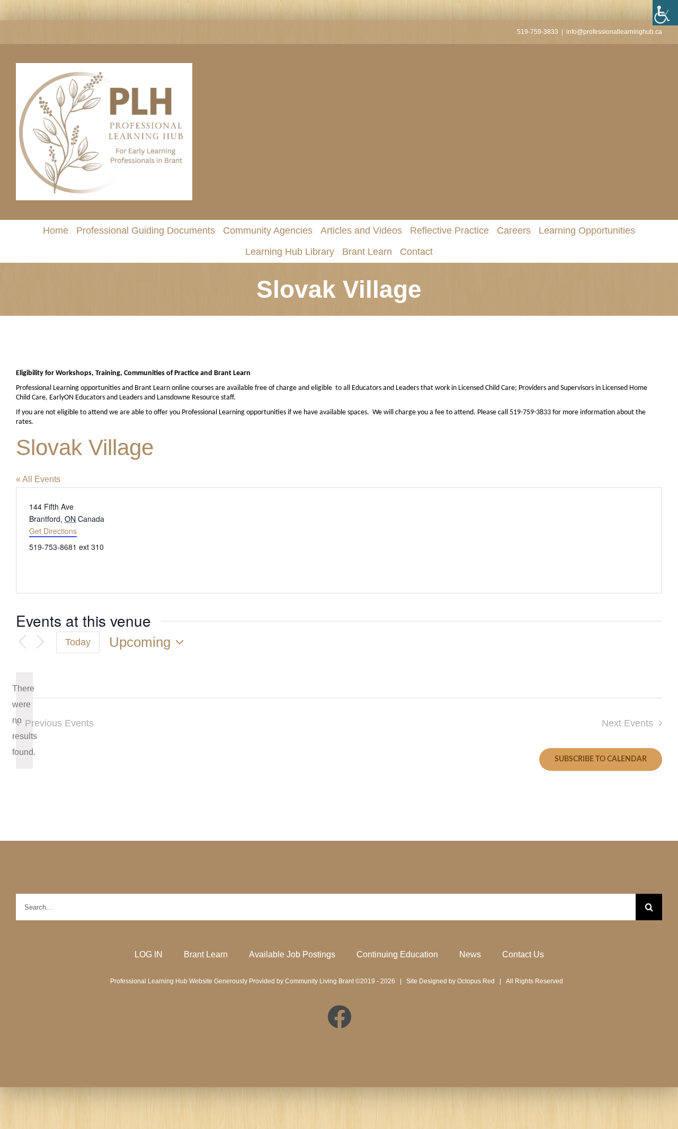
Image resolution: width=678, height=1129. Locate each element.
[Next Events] (40, 642)
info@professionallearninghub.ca (614, 31)
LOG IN (149, 954)
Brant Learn (206, 954)
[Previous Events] (22, 642)
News (470, 954)
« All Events (38, 479)
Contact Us (523, 954)
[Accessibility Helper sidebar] (665, 12)
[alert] (24, 720)
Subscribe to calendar (601, 759)
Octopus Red (476, 981)
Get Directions (53, 531)
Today (78, 642)
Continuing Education (397, 954)
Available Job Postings (292, 954)
